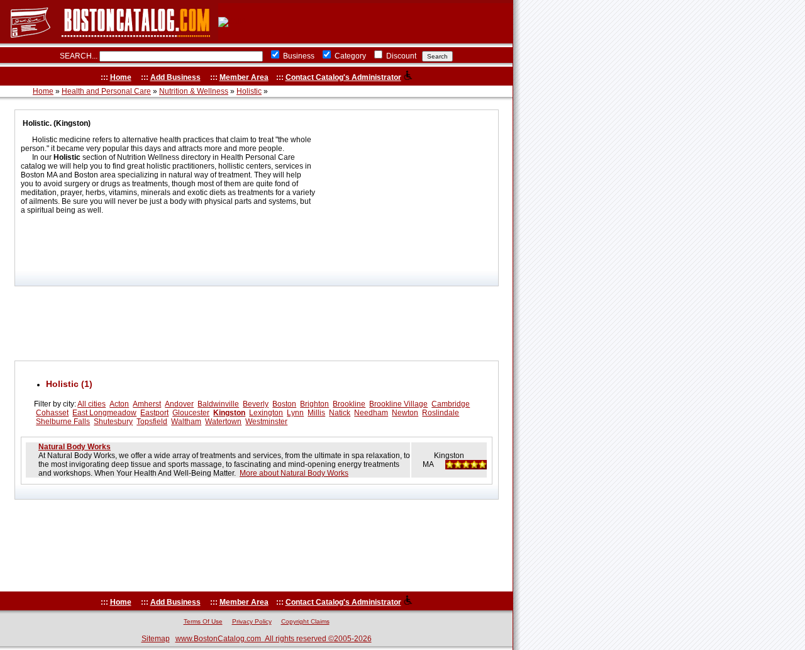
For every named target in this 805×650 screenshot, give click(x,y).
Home (120, 77)
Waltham (186, 421)
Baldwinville (218, 404)
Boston (284, 404)
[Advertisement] (257, 323)
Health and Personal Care (106, 91)
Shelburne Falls (63, 421)
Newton (405, 412)
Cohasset (52, 412)
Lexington (266, 412)
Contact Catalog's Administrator (343, 77)
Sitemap (156, 638)
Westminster (266, 421)
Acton (119, 404)
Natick (339, 412)
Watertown (223, 421)
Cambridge (450, 404)
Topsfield (151, 421)
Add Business (175, 77)
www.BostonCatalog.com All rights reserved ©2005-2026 (273, 638)
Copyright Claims (305, 621)
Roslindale (440, 412)
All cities (91, 404)
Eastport (154, 412)
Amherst (147, 404)
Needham (371, 412)
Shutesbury (113, 421)
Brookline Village (398, 404)
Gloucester (190, 412)
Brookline (349, 404)
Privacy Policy (252, 621)
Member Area (244, 77)
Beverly (256, 404)
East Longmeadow (104, 412)
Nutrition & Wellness (193, 91)
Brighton (314, 404)
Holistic (249, 91)
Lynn (295, 412)
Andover (179, 404)
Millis (316, 412)
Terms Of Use (203, 621)
